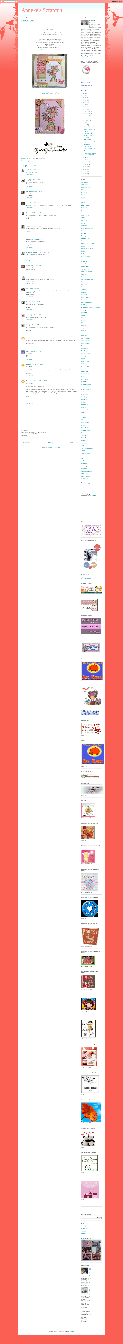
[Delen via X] (40, 158)
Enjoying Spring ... (89, 133)
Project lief (84, 381)
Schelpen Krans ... (89, 144)
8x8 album (84, 195)
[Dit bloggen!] (39, 158)
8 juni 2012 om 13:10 (34, 302)
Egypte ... (86, 131)
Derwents (83, 241)
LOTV (82, 323)
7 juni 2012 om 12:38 (34, 180)
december (87, 111)
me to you (84, 335)
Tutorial (83, 450)
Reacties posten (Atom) (54, 447)
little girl (83, 320)
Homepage (50, 442)
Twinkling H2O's (85, 453)
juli (85, 122)
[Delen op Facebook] (42, 158)
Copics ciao (84, 225)
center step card (85, 220)
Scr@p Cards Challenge (47, 93)
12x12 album (84, 184)
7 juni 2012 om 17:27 (36, 239)
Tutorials (83, 1231)
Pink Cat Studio (85, 374)
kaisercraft (84, 294)
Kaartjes (28, 161)
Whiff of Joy (84, 473)
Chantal (28, 226)
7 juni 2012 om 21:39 (36, 277)
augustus (87, 120)
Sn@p (83, 425)
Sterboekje (84, 438)
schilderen (84, 392)
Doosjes (83, 251)
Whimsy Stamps (85, 476)
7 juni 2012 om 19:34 (43, 252)
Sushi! (84, 1310)
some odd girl (84, 427)
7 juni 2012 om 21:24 (35, 265)
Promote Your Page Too (86, 85)
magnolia (83, 330)
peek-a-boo (84, 368)
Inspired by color (85, 287)
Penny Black (84, 371)
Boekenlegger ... (88, 139)
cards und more (85, 215)
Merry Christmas (85, 343)
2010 (84, 171)
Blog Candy (84, 207)
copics (83, 223)
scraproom (84, 407)
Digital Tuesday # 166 (90, 129)
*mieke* (28, 277)
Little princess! (86, 1238)
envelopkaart (84, 264)
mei (86, 157)
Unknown (28, 338)
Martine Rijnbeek (85, 333)
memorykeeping (85, 340)
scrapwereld (84, 409)
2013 (84, 107)
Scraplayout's (84, 399)
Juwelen (83, 289)
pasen (82, 363)
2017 (84, 98)
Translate (93, 495)
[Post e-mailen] (33, 158)
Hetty (27, 302)
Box (82, 210)
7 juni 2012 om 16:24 (36, 226)
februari (87, 164)
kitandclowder (84, 299)
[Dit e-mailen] (37, 158)
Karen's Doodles (85, 297)
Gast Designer (85, 269)
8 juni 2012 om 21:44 (35, 351)
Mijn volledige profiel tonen (88, 56)
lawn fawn (83, 315)
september (87, 118)
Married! (90, 1270)
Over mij (83, 1226)
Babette (28, 265)
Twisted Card (84, 456)
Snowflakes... (90, 1290)
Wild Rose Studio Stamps (88, 479)
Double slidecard (85, 253)
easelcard (83, 259)
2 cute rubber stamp (86, 187)
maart (86, 162)
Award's (83, 202)
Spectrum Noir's (85, 430)
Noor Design (84, 351)
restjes (83, 386)
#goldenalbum (85, 182)
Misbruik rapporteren (88, 483)
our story (83, 356)
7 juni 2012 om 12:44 (36, 191)
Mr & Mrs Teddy (88, 127)
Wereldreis (84, 468)
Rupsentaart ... (88, 151)
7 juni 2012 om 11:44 (35, 170)
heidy (27, 180)
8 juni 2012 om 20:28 (37, 338)
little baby (83, 317)
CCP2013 (83, 218)
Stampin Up (84, 432)
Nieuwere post (26, 442)
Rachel (28, 288)
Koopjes (83, 1233)
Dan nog (83, 236)
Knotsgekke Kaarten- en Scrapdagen (90, 307)
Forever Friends (85, 266)
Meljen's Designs (85, 338)
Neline (27, 213)
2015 (84, 102)
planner (83, 376)
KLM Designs (84, 305)
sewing (83, 412)
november (87, 113)
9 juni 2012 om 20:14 (41, 380)
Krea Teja (83, 310)
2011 (84, 169)
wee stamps (34, 161)
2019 (84, 93)
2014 (84, 104)
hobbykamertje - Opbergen (88, 279)
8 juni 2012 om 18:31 (35, 315)
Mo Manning (84, 348)
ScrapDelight (84, 397)
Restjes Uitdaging (85, 389)
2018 (84, 95)
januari (86, 166)
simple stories (85, 422)
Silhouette (84, 420)
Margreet (28, 191)
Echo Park (84, 261)
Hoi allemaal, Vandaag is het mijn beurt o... (90, 154)
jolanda (28, 315)
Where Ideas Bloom (86, 471)
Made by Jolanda (30, 380)
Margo (27, 351)
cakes (82, 213)
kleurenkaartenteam (86, 302)
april (86, 159)
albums (83, 197)
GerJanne (28, 364)
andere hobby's (85, 200)
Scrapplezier (84, 404)
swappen (83, 440)
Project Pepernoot (86, 384)
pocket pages (84, 379)
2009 (84, 174)
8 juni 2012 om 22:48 (37, 364)
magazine (83, 328)
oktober (87, 115)
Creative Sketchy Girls (87, 228)
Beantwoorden (29, 174)
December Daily (85, 238)
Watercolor (84, 463)
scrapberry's (84, 394)
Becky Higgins (85, 205)
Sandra (28, 170)
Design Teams (85, 1228)
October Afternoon (86, 353)
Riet (27, 325)
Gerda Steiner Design (86, 271)
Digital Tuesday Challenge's (88, 243)
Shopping (83, 417)
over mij (83, 358)
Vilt (82, 458)
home (82, 282)
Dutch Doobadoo (85, 256)
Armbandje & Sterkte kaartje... (89, 136)
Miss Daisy (84, 346)
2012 (84, 109)
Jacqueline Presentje (31, 252)
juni (86, 125)
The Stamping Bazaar (87, 448)
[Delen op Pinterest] (44, 158)
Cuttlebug (83, 233)
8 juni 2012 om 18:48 (33, 325)
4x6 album (84, 192)
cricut (82, 230)
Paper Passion (85, 361)
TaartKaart (84, 443)
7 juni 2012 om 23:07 (35, 288)
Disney (83, 246)
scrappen (83, 402)
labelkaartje (84, 312)
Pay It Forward (85, 366)
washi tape (84, 461)
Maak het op (84, 325)
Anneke (93, 20)
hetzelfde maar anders (87, 276)
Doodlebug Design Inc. (87, 248)
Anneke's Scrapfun (41, 10)
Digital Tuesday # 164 (90, 141)
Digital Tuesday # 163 (90, 148)
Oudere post (73, 442)
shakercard (84, 415)
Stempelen (84, 435)
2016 (84, 100)
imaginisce (84, 284)
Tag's (82, 445)
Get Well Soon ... (88, 146)
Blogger (72, 1331)
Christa (28, 203)
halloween (83, 274)
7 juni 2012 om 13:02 (35, 213)
